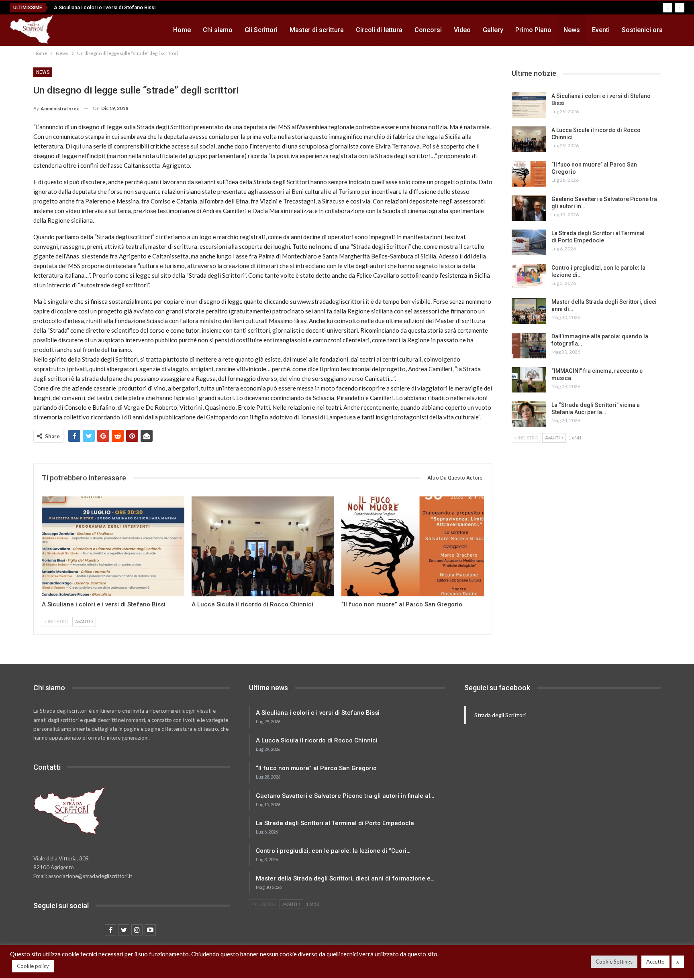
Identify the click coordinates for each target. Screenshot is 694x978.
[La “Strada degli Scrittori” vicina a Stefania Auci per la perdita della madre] (529, 414)
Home (182, 30)
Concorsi (428, 30)
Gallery (493, 30)
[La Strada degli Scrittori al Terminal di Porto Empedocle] (529, 242)
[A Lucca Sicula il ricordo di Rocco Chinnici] (263, 546)
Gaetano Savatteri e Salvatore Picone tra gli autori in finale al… (345, 795)
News (571, 30)
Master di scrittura (317, 30)
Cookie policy (33, 966)
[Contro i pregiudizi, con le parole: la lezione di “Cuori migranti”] (529, 277)
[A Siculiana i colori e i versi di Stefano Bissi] (113, 546)
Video (462, 30)
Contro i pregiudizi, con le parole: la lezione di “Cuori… (333, 850)
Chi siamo (218, 30)
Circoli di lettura (379, 30)
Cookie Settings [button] (614, 961)
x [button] (677, 961)
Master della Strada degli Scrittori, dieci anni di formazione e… (345, 878)
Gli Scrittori (261, 30)
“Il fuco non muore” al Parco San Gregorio (316, 768)
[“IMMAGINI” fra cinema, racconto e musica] (529, 380)
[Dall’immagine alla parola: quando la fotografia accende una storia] (529, 345)
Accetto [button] (655, 961)
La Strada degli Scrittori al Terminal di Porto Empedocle (335, 823)
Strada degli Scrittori (500, 715)
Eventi (601, 30)
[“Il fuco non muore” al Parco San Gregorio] (412, 546)
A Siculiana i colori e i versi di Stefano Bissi (104, 7)
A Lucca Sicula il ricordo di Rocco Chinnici (317, 740)
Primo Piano (533, 30)
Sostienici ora (642, 30)
